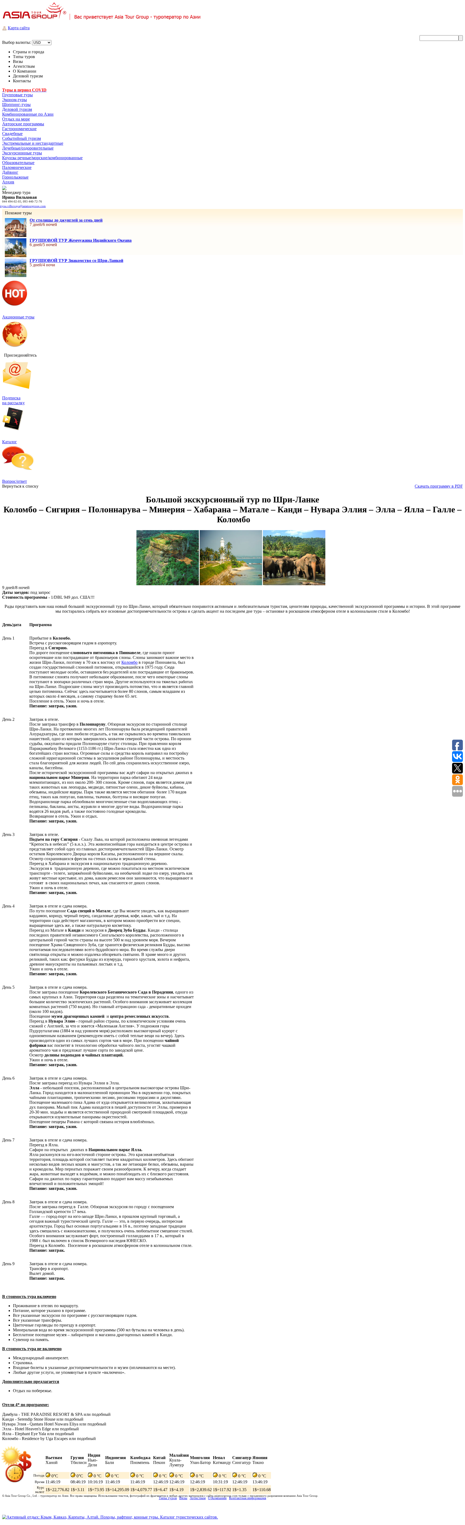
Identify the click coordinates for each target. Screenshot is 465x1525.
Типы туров (168, 1498)
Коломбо (129, 662)
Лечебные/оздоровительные (28, 148)
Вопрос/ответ (14, 481)
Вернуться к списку (20, 486)
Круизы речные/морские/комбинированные (42, 157)
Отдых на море (16, 119)
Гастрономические (19, 128)
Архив (8, 182)
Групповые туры (17, 95)
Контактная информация (247, 1498)
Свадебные (12, 133)
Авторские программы (23, 124)
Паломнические (16, 167)
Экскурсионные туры (22, 153)
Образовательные (18, 162)
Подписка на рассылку (13, 400)
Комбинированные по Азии (28, 114)
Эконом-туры (14, 99)
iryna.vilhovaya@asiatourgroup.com (23, 206)
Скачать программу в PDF (439, 486)
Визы (183, 1498)
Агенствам (198, 1498)
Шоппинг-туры (16, 104)
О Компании (217, 1498)
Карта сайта (19, 28)
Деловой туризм (17, 109)
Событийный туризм (21, 138)
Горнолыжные (15, 177)
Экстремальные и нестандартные (32, 143)
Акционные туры (18, 317)
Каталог (9, 441)
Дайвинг (10, 172)
